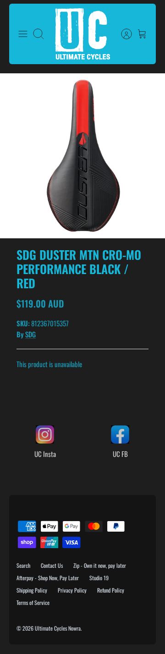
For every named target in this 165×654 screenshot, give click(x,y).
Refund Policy (110, 590)
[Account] (122, 34)
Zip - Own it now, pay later (99, 565)
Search (23, 565)
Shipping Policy (31, 590)
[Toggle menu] (23, 34)
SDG (30, 334)
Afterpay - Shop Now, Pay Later (47, 578)
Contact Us (52, 565)
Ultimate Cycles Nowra (58, 628)
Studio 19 (99, 578)
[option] (82, 155)
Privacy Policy (72, 590)
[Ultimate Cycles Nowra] (82, 34)
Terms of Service (33, 602)
